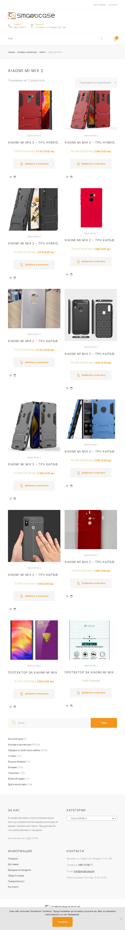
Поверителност (16, 881)
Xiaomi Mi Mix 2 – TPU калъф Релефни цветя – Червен (91, 562)
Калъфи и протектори (27, 52)
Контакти (113, 5)
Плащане (13, 858)
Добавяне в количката (37, 164)
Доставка (13, 864)
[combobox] (92, 818)
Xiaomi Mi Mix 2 (34, 136)
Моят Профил (99, 5)
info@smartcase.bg (84, 871)
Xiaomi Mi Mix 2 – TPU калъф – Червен (91, 240)
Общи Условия (16, 875)
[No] (121, 918)
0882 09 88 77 (20, 27)
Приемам (62, 922)
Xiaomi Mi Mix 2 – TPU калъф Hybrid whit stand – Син (91, 451)
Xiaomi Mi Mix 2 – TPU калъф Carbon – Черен (91, 354)
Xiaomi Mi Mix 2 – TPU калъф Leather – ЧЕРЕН (34, 574)
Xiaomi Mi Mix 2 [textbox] (91, 818)
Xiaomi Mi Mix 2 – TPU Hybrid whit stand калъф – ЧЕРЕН (34, 243)
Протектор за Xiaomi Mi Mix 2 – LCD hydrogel (91, 672)
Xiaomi (42, 52)
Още (10, 38)
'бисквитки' (73, 914)
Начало (11, 52)
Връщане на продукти (19, 870)
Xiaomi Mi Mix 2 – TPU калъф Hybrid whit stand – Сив (34, 464)
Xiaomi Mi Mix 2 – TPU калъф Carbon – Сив (34, 341)
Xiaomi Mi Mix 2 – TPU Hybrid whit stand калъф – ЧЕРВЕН (34, 142)
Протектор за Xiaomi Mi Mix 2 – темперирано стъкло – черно (34, 672)
